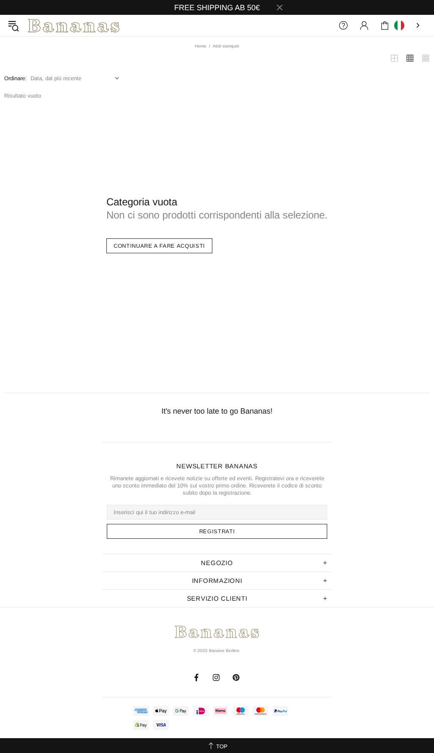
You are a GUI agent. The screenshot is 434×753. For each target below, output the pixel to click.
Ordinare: (15, 78)
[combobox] (408, 25)
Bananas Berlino (73, 26)
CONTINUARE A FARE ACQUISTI (159, 246)
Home (200, 46)
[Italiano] (408, 25)
